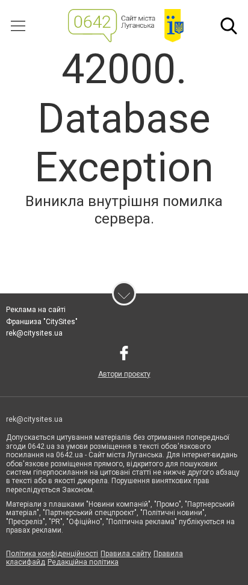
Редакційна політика (83, 562)
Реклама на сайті (36, 309)
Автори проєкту (124, 374)
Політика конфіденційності (52, 553)
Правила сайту (126, 553)
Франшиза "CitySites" (42, 322)
